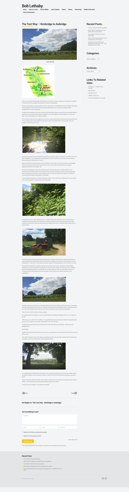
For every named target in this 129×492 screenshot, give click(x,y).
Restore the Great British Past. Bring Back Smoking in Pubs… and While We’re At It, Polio (97, 43)
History (70, 9)
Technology (78, 9)
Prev (25, 393)
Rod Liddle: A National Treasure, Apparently (96, 34)
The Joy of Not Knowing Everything (97, 28)
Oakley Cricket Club (93, 95)
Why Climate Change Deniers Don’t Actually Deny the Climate (97, 38)
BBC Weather (91, 90)
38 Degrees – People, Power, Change (95, 87)
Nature (64, 9)
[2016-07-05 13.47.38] (49, 44)
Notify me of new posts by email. (32, 436)
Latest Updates (55, 9)
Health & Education (89, 9)
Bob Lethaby (32, 6)
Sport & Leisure (33, 9)
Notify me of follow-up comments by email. (35, 432)
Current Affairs (44, 9)
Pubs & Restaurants (29, 12)
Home (25, 9)
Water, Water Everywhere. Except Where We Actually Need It (97, 31)
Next (73, 393)
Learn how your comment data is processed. (54, 445)
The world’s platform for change (96, 98)
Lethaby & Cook (92, 93)
